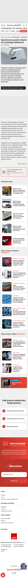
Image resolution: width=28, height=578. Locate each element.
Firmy (7, 31)
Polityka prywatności (6, 511)
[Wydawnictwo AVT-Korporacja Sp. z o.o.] (14, 536)
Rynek (2, 31)
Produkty (12, 31)
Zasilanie (25, 28)
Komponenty (19, 28)
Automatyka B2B (5, 518)
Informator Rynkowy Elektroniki (9, 499)
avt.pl (2, 551)
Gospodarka (19, 31)
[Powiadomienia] (3, 575)
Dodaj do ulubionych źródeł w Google (12, 88)
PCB (14, 28)
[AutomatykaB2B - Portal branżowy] (14, 569)
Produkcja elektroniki (6, 28)
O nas (2, 497)
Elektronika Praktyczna (7, 522)
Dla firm (23, 31)
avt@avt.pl (4, 549)
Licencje (3, 509)
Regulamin (3, 507)
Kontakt (3, 495)
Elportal (3, 520)
